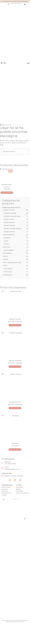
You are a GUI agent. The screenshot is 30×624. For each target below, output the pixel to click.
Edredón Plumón (9, 231)
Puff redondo (8, 268)
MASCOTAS (6, 247)
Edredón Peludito (9, 225)
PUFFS (5, 265)
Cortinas (6, 244)
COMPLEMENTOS (8, 234)
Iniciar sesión (19, 487)
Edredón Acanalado (10, 213)
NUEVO (5, 256)
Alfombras (7, 238)
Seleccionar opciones (7, 192)
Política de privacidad (22, 493)
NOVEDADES (7, 253)
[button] (5, 63)
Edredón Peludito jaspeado (12, 228)
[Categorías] (1, 63)
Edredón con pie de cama (12, 216)
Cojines (6, 241)
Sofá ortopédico (9, 250)
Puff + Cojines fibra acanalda (12, 262)
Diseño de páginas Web (11, 621)
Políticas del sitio (6, 493)
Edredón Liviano (9, 219)
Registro (18, 489)
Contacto (4, 495)
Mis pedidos (19, 491)
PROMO (5, 259)
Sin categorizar (7, 275)
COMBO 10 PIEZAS (9, 210)
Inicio (3, 124)
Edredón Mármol (9, 222)
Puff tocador (8, 272)
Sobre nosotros (6, 487)
